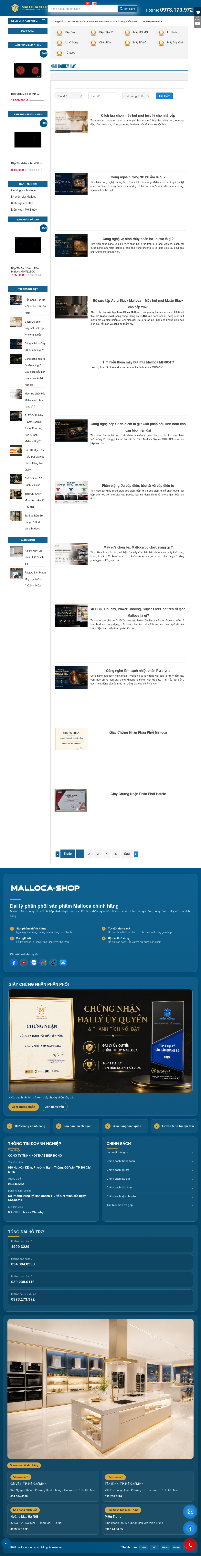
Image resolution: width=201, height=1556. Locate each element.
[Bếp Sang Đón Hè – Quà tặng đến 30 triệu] (16, 300)
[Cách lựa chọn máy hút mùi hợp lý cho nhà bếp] (16, 322)
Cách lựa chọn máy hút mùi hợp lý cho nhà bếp (34, 328)
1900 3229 (20, 1247)
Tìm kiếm (129, 9)
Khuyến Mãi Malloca (23, 196)
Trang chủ (57, 21)
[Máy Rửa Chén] (127, 42)
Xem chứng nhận (23, 1106)
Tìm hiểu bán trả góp (120, 1204)
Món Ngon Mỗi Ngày (24, 209)
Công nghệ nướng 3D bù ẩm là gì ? (138, 177)
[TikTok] (53, 962)
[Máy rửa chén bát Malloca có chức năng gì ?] (16, 394)
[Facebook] (14, 962)
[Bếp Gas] (59, 32)
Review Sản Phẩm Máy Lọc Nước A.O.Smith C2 (35, 579)
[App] (63, 962)
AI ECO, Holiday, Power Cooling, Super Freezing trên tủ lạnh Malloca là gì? (34, 428)
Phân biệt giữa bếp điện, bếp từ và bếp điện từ (138, 485)
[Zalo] (33, 962)
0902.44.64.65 (114, 1529)
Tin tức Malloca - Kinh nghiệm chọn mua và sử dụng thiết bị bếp (103, 21)
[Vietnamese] (87, 3)
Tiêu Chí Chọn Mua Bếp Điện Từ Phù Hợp (35, 500)
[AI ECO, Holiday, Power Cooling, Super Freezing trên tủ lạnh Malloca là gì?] (16, 416)
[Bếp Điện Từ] (93, 32)
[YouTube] (24, 962)
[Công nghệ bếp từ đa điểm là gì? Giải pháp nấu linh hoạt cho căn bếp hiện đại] (16, 359)
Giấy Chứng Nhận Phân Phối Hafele (138, 793)
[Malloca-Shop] (47, 888)
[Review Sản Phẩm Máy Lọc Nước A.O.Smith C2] (16, 573)
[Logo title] (29, 8)
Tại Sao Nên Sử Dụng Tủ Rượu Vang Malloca (34, 522)
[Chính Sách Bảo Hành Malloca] (16, 479)
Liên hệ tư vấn (54, 1106)
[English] (94, 3)
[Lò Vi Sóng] (59, 42)
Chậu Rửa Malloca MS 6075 (27, 268)
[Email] (43, 962)
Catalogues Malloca (23, 190)
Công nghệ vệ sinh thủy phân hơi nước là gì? (138, 238)
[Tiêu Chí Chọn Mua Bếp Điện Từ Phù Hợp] (16, 494)
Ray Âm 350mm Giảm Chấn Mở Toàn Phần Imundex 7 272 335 (27, 166)
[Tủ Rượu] (59, 52)
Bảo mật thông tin (118, 1152)
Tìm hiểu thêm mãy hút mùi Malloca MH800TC (138, 362)
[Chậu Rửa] (93, 42)
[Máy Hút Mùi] (127, 32)
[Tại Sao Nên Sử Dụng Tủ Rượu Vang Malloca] (16, 516)
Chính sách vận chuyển (121, 1196)
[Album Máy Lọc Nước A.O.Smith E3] (16, 551)
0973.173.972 (23, 1299)
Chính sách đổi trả (118, 1169)
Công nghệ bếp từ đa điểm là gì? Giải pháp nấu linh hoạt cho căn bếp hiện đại (35, 371)
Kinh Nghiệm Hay (22, 203)
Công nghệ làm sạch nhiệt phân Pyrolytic (138, 670)
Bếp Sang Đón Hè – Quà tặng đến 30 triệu (35, 306)
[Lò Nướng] (160, 32)
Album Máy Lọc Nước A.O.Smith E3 (34, 557)
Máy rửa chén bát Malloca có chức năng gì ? (35, 400)
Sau (127, 853)
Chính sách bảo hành (120, 1187)
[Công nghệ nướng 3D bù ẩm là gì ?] (16, 344)
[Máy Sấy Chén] (160, 42)
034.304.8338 (23, 1264)
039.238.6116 (23, 1282)
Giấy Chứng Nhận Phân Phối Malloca (138, 732)
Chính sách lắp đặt (118, 1178)
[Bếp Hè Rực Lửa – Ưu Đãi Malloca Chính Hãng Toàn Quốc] (16, 450)
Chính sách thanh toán (121, 1160)
